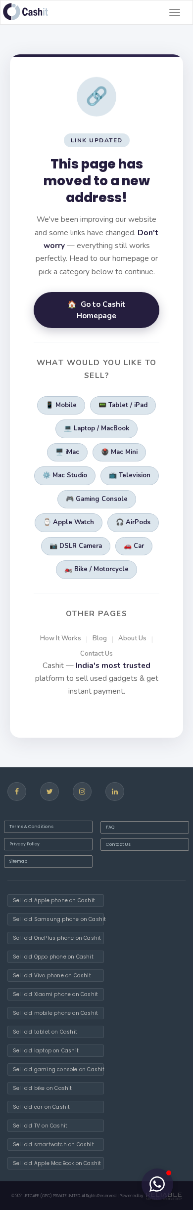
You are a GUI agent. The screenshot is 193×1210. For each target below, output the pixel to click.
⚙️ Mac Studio (65, 475)
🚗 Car (134, 546)
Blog (100, 638)
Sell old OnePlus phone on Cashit (57, 938)
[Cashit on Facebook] (16, 791)
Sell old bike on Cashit (42, 1088)
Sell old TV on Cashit (40, 1125)
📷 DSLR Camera (75, 546)
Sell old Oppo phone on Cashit (53, 956)
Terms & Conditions (31, 827)
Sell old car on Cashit (41, 1107)
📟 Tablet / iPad (122, 405)
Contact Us (96, 653)
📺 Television (129, 475)
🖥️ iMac (67, 452)
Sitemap (18, 861)
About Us (132, 638)
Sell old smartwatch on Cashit (53, 1144)
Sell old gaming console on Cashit (58, 1069)
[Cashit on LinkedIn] (114, 791)
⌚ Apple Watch (68, 522)
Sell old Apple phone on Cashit (54, 900)
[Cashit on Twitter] (49, 791)
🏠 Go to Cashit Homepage (96, 310)
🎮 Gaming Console (97, 499)
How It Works (60, 638)
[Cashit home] (25, 11)
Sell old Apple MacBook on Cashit (57, 1163)
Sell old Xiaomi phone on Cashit (55, 994)
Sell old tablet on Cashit (45, 1032)
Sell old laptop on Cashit (46, 1050)
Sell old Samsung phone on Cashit (58, 919)
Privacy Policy (24, 844)
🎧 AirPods (133, 522)
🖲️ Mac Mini (119, 452)
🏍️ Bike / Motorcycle (96, 569)
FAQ (110, 827)
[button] (157, 1184)
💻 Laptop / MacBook (96, 428)
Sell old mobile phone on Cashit (55, 1013)
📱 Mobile (61, 405)
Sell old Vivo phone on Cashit (52, 975)
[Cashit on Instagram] (82, 791)
